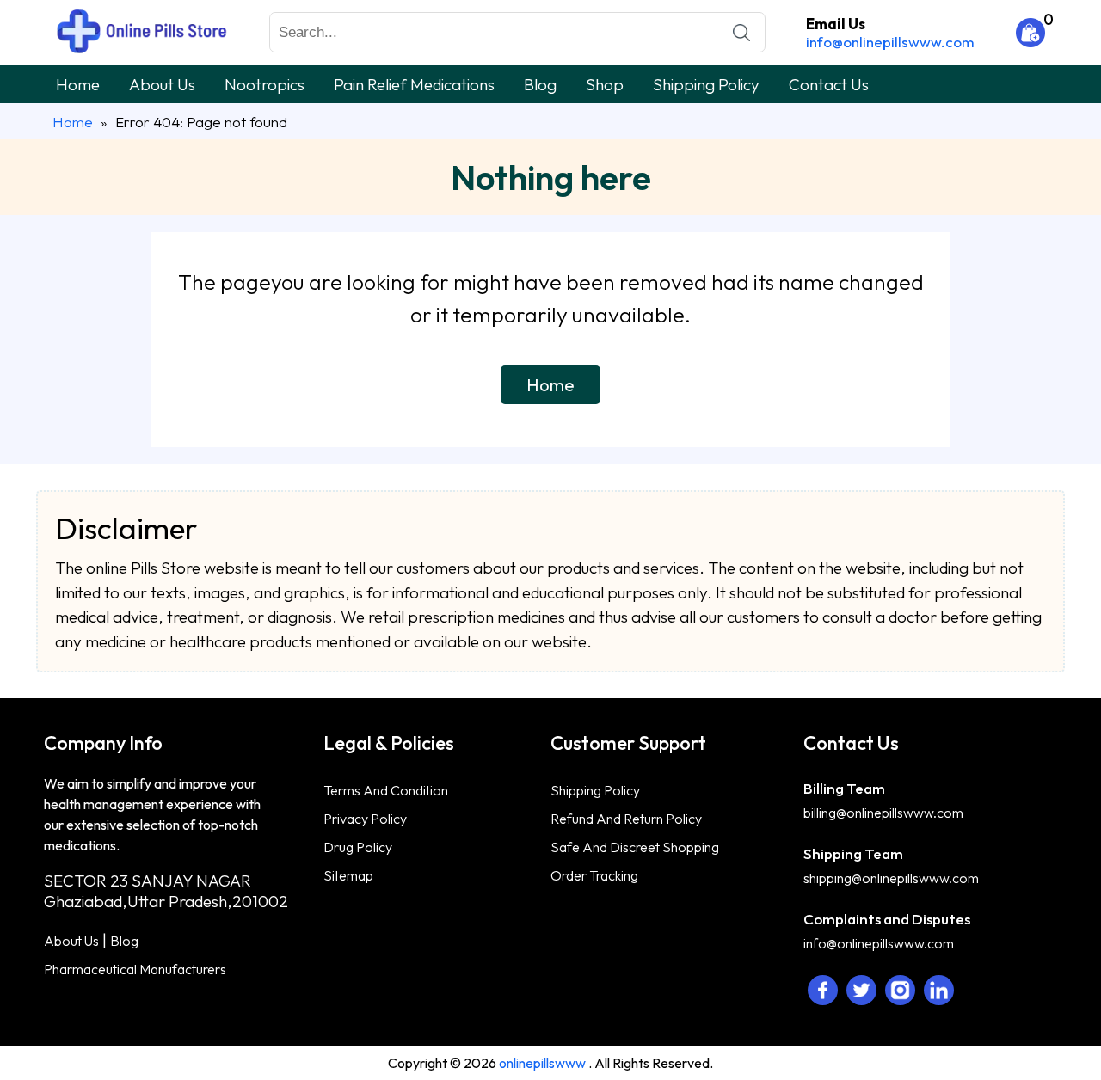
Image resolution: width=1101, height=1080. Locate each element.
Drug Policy (357, 847)
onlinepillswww (543, 1062)
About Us (162, 84)
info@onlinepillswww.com (890, 42)
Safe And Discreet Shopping (634, 847)
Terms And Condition (385, 790)
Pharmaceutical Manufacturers (135, 969)
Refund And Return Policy (626, 818)
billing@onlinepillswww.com (883, 812)
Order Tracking (594, 875)
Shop (605, 84)
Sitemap (348, 875)
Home (78, 84)
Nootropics (264, 84)
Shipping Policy (706, 84)
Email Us (835, 24)
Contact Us (829, 84)
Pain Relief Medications (414, 84)
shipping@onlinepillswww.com (891, 878)
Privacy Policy (365, 818)
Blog (540, 84)
